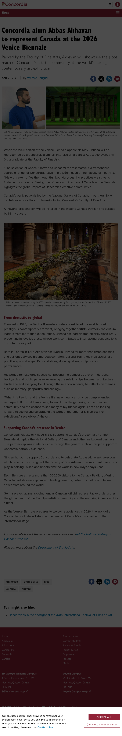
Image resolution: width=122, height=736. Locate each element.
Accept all (104, 717)
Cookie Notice (45, 727)
